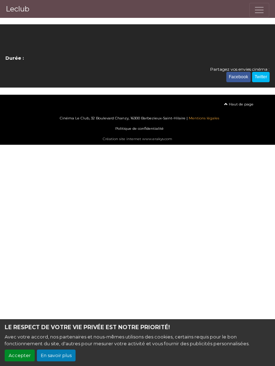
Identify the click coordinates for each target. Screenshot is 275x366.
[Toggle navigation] (259, 10)
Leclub (17, 9)
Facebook (238, 76)
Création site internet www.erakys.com (137, 139)
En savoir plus (56, 355)
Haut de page (241, 104)
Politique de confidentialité (139, 128)
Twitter (261, 76)
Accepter (20, 355)
